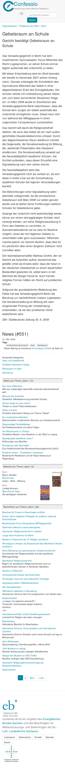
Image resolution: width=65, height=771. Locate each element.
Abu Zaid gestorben (11, 586)
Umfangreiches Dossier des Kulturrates (21, 574)
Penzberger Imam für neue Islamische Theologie (25, 578)
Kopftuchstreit (8, 669)
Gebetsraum (42, 345)
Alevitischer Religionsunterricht (17, 560)
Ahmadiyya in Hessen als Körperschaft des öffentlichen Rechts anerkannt (32, 545)
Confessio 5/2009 (43, 348)
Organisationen (9, 25)
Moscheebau (8, 621)
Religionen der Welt (29, 25)
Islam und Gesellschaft (13, 360)
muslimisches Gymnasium (17, 345)
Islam (43, 25)
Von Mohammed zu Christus (15, 431)
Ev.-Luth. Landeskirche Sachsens (29, 729)
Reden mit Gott (9, 410)
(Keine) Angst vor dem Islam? (16, 403)
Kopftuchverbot (9, 598)
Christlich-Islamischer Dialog (15, 364)
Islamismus (7, 372)
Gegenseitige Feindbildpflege (16, 424)
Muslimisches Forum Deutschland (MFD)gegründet (26, 523)
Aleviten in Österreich (12, 570)
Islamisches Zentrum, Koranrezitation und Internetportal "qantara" (29, 630)
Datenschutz (25, 737)
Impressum (9, 737)
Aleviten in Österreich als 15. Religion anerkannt (25, 539)
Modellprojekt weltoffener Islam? (17, 438)
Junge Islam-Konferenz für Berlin (18, 535)
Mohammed (8, 477)
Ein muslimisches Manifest (15, 417)
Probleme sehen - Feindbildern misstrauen (22, 452)
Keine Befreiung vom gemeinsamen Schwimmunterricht (28, 550)
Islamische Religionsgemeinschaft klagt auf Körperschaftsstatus (22, 664)
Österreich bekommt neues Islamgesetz (21, 527)
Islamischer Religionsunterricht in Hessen (22, 531)
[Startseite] (8, 6)
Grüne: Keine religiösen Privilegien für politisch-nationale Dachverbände (29, 518)
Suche (7, 742)
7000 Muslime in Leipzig (13, 648)
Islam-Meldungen (10, 641)
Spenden (50, 737)
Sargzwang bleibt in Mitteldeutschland (20, 582)
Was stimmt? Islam (11, 491)
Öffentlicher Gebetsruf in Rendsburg (19, 590)
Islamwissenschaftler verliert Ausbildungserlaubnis (26, 614)
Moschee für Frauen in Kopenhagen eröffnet (23, 512)
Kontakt (38, 737)
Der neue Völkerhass (12, 386)
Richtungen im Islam (12, 368)
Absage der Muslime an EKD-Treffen (19, 655)
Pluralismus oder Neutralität (15, 445)
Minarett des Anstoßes (13, 396)
